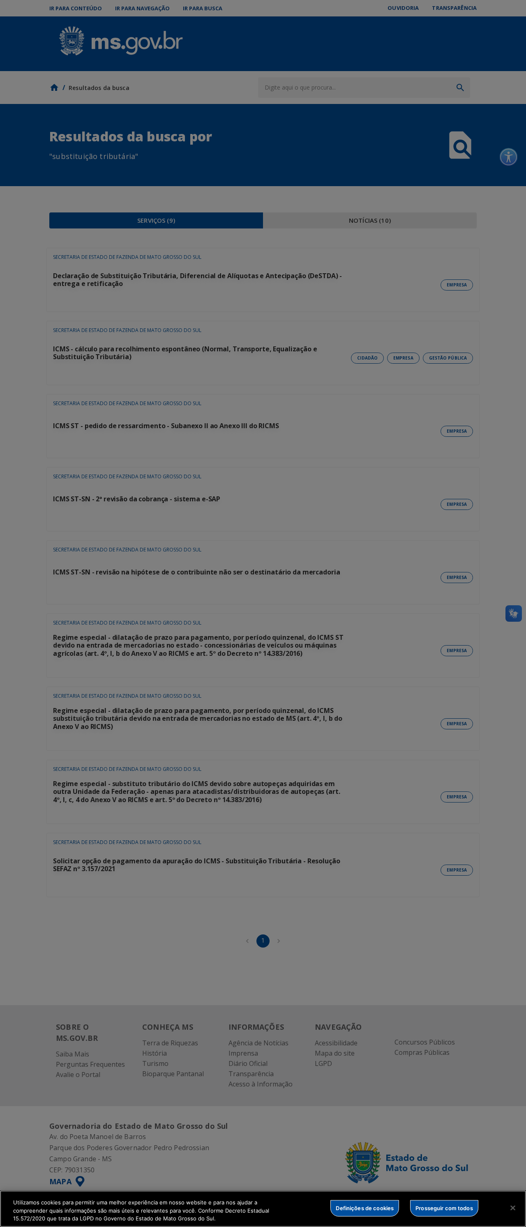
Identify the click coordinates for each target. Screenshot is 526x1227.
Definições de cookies (365, 1207)
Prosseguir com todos (444, 1207)
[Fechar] (513, 1208)
